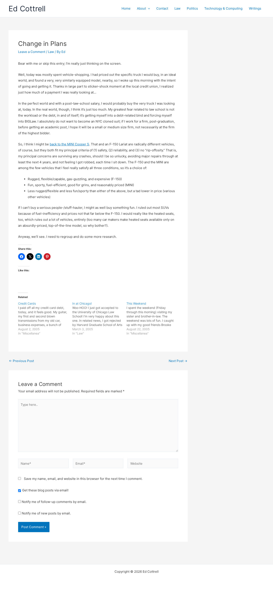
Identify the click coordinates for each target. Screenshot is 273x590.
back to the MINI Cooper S (69, 144)
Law (177, 8)
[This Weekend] (153, 318)
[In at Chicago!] (99, 318)
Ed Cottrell (27, 8)
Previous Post (21, 360)
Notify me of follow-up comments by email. (54, 502)
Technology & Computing (223, 8)
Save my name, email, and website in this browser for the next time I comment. (83, 479)
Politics (192, 8)
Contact (162, 8)
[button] (148, 8)
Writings (255, 8)
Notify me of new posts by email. (46, 513)
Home (126, 8)
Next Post (178, 360)
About (141, 8)
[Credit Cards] (45, 318)
